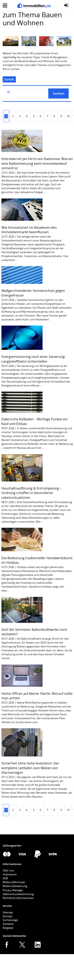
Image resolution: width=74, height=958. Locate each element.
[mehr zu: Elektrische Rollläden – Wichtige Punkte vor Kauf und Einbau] (22, 402)
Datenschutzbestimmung (18, 894)
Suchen (58, 93)
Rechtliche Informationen (18, 898)
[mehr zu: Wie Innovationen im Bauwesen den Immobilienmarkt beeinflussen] (22, 209)
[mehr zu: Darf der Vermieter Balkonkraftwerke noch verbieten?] (22, 609)
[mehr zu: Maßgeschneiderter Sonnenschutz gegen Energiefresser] (22, 275)
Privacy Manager (13, 890)
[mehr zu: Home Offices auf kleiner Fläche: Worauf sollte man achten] (22, 675)
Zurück (9, 79)
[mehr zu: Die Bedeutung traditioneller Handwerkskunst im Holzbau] (22, 539)
